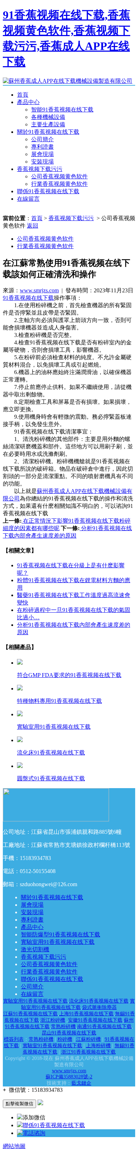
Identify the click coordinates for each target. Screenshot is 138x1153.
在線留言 (28, 199)
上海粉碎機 (98, 1045)
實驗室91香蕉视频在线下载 (52, 1045)
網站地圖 (14, 1146)
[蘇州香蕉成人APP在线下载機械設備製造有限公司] (67, 81)
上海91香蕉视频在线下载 (86, 1013)
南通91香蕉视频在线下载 (104, 1026)
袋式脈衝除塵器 (99, 1007)
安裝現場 (42, 162)
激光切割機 (35, 949)
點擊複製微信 (19, 1103)
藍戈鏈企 (81, 1083)
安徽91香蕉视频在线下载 (95, 1020)
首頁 (22, 95)
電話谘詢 (34, 1133)
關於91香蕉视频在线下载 (48, 132)
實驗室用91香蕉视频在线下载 (57, 942)
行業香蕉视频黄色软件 (59, 184)
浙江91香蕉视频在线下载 (88, 1052)
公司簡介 (42, 139)
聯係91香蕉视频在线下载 (48, 191)
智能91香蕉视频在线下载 (62, 110)
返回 (32, 226)
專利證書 (42, 147)
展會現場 (42, 154)
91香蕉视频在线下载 (28, 298)
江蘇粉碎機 (88, 1039)
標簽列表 (14, 1039)
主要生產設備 (48, 124)
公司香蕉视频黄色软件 (59, 176)
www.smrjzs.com (39, 290)
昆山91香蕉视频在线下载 (69, 1033)
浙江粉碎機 (52, 1020)
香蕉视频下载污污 (39, 169)
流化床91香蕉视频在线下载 (98, 1001)
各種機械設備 (48, 117)
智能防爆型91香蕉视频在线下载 (60, 934)
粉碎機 (64, 1039)
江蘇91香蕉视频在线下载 (30, 1013)
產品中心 (28, 102)
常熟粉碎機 (63, 1026)
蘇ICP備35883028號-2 (69, 1076)
